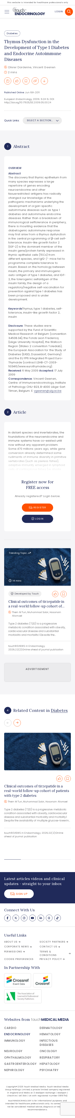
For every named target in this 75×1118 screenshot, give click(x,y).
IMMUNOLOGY (14, 1041)
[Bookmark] (26, 80)
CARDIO (10, 1028)
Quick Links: (12, 120)
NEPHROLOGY (14, 1070)
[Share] (7, 80)
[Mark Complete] (16, 80)
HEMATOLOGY (50, 1034)
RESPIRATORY (50, 1058)
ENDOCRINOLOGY (17, 1034)
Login (59, 11)
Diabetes (12, 33)
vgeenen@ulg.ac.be (48, 391)
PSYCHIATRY (49, 1070)
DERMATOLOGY (51, 1028)
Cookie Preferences (19, 959)
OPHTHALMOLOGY (17, 1058)
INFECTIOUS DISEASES (49, 1043)
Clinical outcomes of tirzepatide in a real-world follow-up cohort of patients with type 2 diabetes (36, 606)
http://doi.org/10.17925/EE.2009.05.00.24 (27, 102)
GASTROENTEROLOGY (20, 1064)
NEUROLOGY (13, 1051)
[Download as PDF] (44, 80)
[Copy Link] (35, 80)
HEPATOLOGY (50, 1064)
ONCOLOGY (48, 1051)
